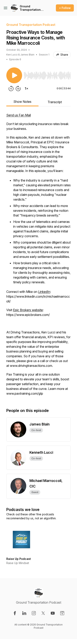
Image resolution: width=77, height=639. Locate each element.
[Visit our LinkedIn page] (24, 613)
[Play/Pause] (14, 75)
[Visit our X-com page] (43, 613)
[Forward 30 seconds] (18, 88)
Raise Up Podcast (18, 558)
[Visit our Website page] (62, 613)
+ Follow (65, 8)
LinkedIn (44, 292)
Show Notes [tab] (22, 102)
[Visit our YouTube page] (53, 613)
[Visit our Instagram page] (34, 613)
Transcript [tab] (55, 102)
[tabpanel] (38, 256)
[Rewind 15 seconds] (11, 88)
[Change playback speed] (26, 88)
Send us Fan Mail (18, 115)
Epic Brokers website (28, 310)
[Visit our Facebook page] (15, 613)
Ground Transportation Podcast (30, 8)
